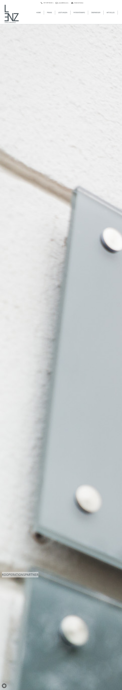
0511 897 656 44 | (49, 3)
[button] (4, 686)
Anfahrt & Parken (78, 3)
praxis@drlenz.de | (64, 3)
